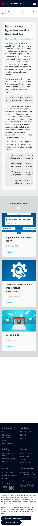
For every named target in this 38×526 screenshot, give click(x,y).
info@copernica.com (28, 481)
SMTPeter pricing (8, 459)
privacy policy (27, 504)
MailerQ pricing (8, 462)
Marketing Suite (26, 432)
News (10, 12)
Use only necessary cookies (16, 518)
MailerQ (23, 435)
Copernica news (8, 472)
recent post (13, 43)
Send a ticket (25, 463)
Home (4, 12)
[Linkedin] (21, 486)
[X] (32, 486)
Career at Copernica (9, 475)
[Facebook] (29, 486)
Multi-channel (7, 444)
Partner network (26, 453)
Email (4, 432)
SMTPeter (23, 438)
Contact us (6, 479)
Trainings (23, 460)
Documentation (25, 456)
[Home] (11, 3)
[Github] (21, 490)
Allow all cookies (11, 522)
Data (4, 440)
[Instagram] (25, 486)
